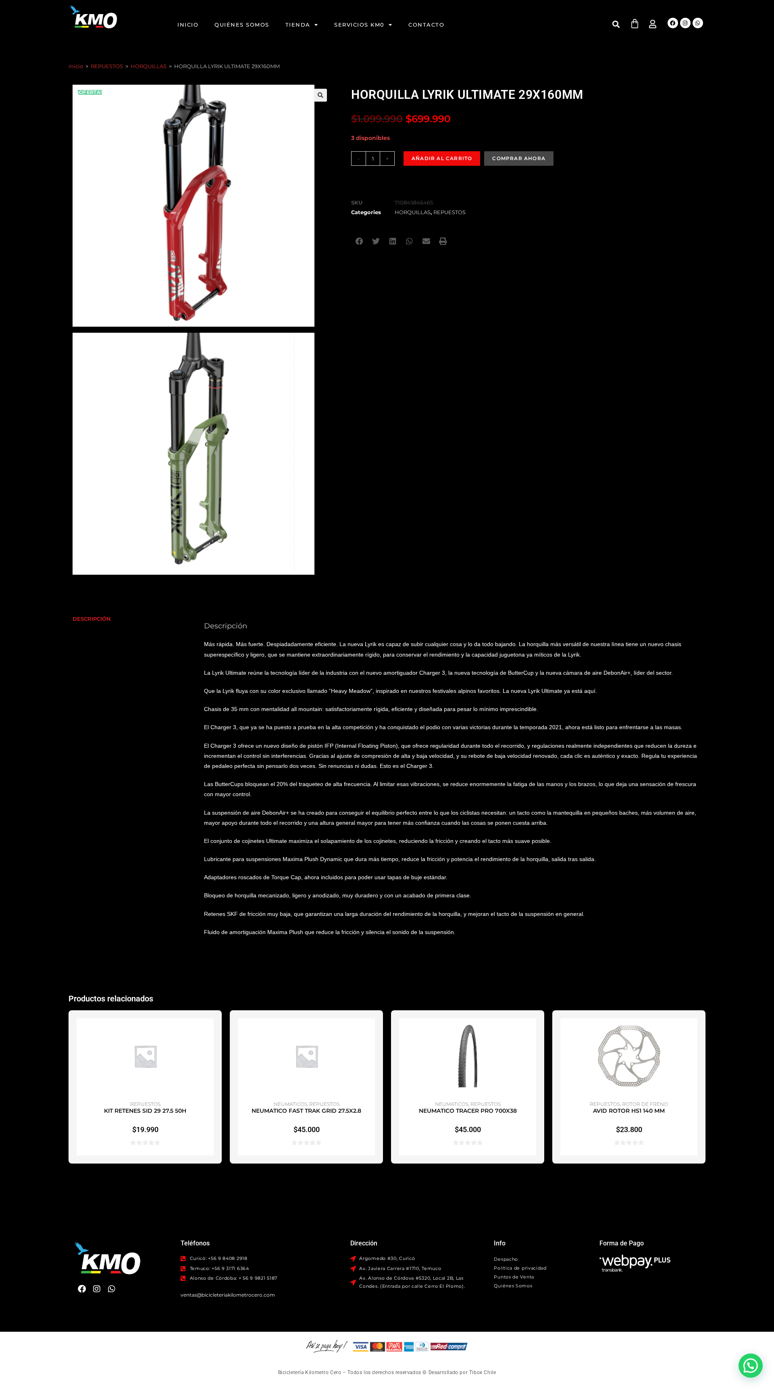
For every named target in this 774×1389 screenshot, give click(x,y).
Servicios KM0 (359, 24)
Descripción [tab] (92, 619)
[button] (616, 24)
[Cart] (635, 24)
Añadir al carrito (442, 158)
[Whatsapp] (698, 23)
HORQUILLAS (148, 66)
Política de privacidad (520, 1268)
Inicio (187, 24)
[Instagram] (685, 23)
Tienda (297, 24)
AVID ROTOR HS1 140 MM (629, 1110)
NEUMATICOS (290, 1104)
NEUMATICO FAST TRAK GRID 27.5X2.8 (306, 1110)
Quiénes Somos (241, 24)
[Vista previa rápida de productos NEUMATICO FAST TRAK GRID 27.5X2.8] (371, 1032)
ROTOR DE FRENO (645, 1104)
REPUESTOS (107, 66)
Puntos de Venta (514, 1277)
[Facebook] (673, 23)
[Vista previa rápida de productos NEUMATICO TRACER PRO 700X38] (532, 1032)
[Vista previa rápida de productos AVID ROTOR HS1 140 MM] (693, 1032)
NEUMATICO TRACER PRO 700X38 (468, 1110)
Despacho (506, 1259)
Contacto (426, 24)
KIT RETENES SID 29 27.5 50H (145, 1110)
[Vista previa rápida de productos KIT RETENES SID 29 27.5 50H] (210, 1032)
